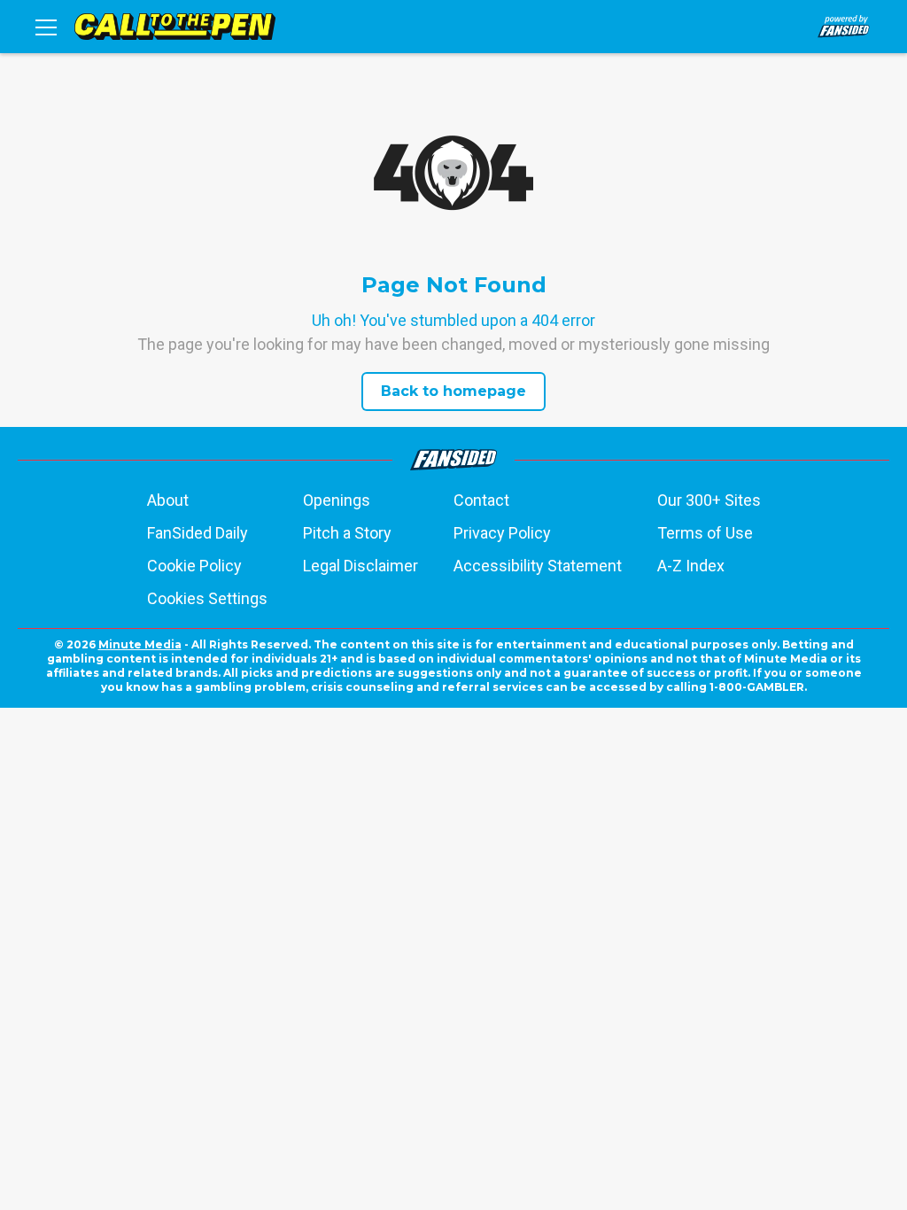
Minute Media (140, 644)
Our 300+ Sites (709, 500)
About (168, 500)
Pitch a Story (347, 533)
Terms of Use (705, 533)
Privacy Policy (502, 533)
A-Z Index (691, 565)
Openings (336, 500)
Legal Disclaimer (360, 565)
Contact (481, 500)
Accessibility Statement (538, 565)
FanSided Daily (197, 533)
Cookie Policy (194, 565)
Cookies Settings (207, 598)
